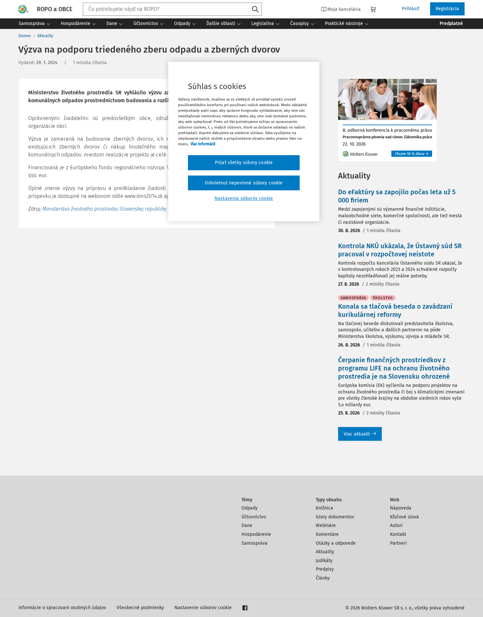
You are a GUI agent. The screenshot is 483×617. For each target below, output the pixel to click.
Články (323, 578)
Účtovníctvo (254, 517)
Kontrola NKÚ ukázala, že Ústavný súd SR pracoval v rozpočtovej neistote (400, 250)
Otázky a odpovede (336, 543)
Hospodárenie (256, 534)
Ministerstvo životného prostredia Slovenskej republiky (104, 209)
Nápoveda (400, 508)
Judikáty (324, 560)
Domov (24, 36)
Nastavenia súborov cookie (244, 198)
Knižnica (324, 508)
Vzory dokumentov (335, 517)
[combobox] (172, 9)
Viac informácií (203, 144)
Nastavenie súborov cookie (203, 607)
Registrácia (447, 9)
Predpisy (325, 569)
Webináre (326, 525)
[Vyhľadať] (255, 9)
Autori (396, 525)
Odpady (250, 508)
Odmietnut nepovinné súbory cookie (244, 183)
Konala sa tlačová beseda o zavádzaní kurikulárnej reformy (395, 310)
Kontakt (398, 534)
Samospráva (254, 543)
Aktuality (45, 36)
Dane (247, 525)
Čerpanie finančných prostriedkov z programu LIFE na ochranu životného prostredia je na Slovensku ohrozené (394, 368)
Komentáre (327, 534)
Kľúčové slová (404, 517)
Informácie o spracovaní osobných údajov (62, 607)
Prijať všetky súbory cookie (244, 162)
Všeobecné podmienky (140, 607)
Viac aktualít (357, 434)
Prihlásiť (410, 9)
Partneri (398, 543)
